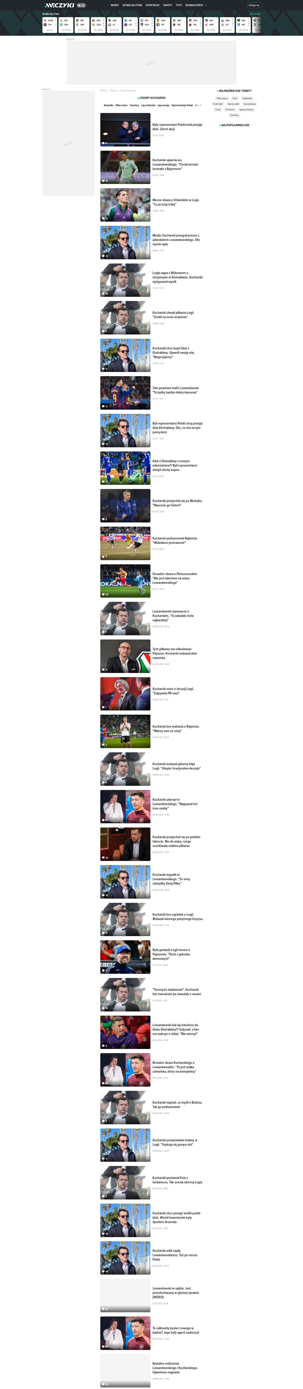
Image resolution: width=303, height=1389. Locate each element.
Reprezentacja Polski (182, 105)
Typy (179, 5)
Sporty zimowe (246, 109)
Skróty (167, 5)
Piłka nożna (121, 105)
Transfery (134, 105)
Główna (103, 90)
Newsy (115, 5)
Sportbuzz (153, 5)
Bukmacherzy (194, 5)
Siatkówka (247, 98)
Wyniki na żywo (132, 5)
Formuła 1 (229, 109)
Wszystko (108, 105)
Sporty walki (233, 104)
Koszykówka (249, 104)
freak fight (218, 104)
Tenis (235, 98)
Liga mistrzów (148, 105)
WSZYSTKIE (255, 14)
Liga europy (163, 105)
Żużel (218, 109)
